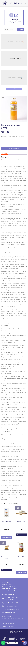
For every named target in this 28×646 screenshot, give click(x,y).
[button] (3, 643)
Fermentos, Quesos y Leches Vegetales (15, 136)
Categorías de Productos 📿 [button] (15, 42)
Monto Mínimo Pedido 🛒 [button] (15, 78)
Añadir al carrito (15, 148)
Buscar (21, 29)
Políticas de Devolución (8, 626)
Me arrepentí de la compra (14, 88)
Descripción (4, 153)
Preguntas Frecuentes (8, 623)
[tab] (4, 153)
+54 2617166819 (13, 606)
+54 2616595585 (13, 602)
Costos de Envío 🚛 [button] (15, 58)
